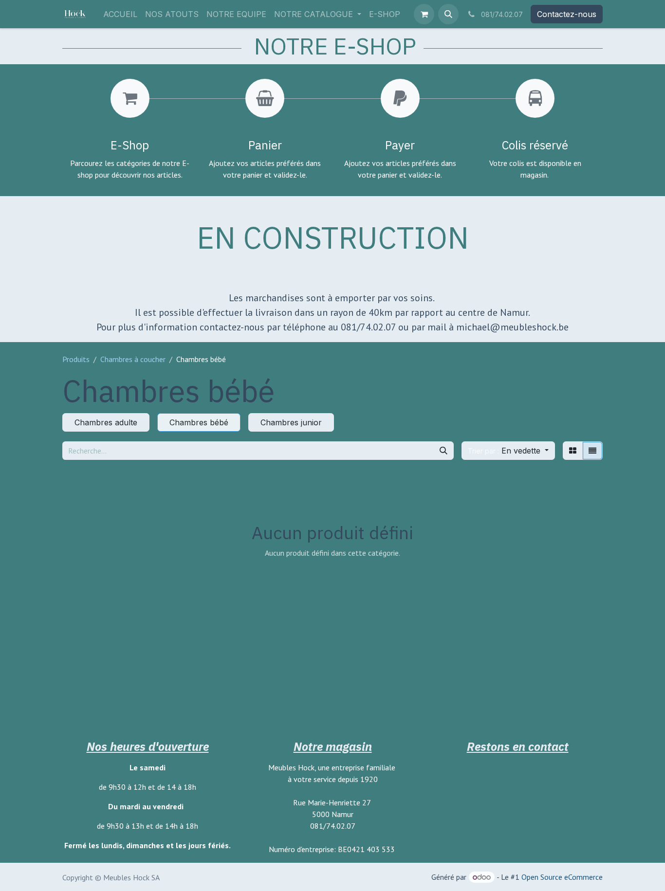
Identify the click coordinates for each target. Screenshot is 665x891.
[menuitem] (120, 14)
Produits (76, 359)
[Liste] (592, 450)
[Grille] (573, 450)
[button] (448, 14)
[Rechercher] (443, 450)
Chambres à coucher (133, 359)
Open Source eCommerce (562, 877)
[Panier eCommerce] (424, 14)
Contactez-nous (566, 14)
